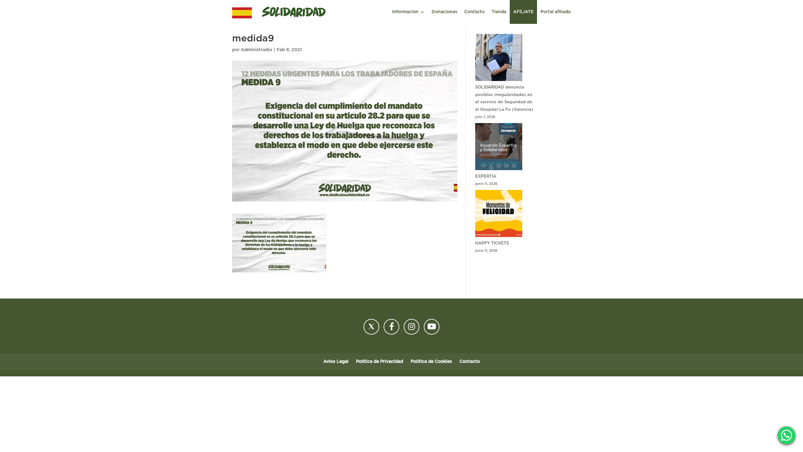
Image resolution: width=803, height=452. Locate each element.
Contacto (474, 12)
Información (405, 12)
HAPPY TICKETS (492, 243)
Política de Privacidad (379, 361)
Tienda (499, 12)
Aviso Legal (335, 361)
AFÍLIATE (523, 12)
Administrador (257, 50)
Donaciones (444, 12)
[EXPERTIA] (498, 148)
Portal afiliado (555, 12)
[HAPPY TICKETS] (498, 215)
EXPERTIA (485, 177)
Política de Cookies (431, 361)
